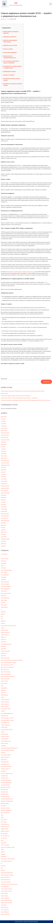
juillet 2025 (3, 416)
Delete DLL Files (5, 736)
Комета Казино (4, 907)
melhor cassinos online (7, 773)
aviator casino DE (5, 632)
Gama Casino (4, 743)
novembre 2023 (5, 463)
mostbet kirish (4, 794)
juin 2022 (3, 500)
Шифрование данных (9, 71)
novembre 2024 (5, 435)
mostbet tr (4, 805)
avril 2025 (3, 423)
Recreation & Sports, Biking (8, 859)
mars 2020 (3, 537)
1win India (3, 568)
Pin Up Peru (4, 838)
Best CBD (3, 655)
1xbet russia (4, 605)
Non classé (3, 822)
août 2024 (3, 442)
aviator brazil (4, 630)
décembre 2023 (5, 460)
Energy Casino (4, 739)
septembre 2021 (5, 520)
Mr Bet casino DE (5, 812)
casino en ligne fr (5, 699)
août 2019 (3, 541)
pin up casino (4, 833)
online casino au (5, 824)
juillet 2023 (3, 470)
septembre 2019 (5, 539)
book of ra (3, 692)
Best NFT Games (5, 679)
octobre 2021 (4, 518)
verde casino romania (6, 891)
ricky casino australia (6, 861)
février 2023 (4, 481)
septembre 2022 (5, 493)
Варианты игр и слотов (10, 45)
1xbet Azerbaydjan (5, 586)
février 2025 (4, 428)
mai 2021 (3, 530)
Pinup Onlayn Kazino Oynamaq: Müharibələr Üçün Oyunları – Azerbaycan (19, 398)
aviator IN (3, 637)
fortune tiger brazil (5, 741)
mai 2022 (3, 502)
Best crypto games (6, 674)
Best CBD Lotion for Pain (7, 665)
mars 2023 (3, 479)
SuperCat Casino (5, 877)
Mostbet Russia (5, 803)
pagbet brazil (4, 829)
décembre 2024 (5, 433)
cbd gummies (4, 715)
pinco (2, 840)
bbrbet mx (3, 653)
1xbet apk (3, 579)
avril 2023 (3, 476)
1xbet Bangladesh (5, 589)
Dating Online (4, 734)
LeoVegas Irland (5, 764)
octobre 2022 (4, 490)
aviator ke (3, 639)
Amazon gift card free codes (8, 625)
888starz (3, 621)
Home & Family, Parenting (7, 750)
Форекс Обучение (5, 914)
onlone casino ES (5, 826)
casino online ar (5, 704)
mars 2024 (3, 453)
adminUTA (5, 19)
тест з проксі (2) (5, 909)
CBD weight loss (5, 722)
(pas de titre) (4, 393)
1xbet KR (3, 602)
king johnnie (4, 759)
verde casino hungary (6, 889)
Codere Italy (4, 727)
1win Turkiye (4, 572)
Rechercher (4, 378)
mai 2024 (3, 449)
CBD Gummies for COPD (7, 718)
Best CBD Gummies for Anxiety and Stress (11, 660)
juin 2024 (3, 446)
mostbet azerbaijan (6, 780)
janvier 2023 (4, 483)
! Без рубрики (4, 554)
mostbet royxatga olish (7, 801)
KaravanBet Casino (6, 755)
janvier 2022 (4, 511)
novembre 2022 (5, 488)
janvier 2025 (4, 430)
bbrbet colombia (5, 651)
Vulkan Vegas (4, 896)
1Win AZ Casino (4, 558)
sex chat (3, 866)
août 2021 (3, 523)
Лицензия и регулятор (9, 36)
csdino (2, 732)
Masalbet (3, 771)
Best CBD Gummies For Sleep (8, 662)
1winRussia (3, 577)
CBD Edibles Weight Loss (7, 713)
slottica (3, 870)
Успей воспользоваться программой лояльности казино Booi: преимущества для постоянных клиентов (25, 400)
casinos (3, 711)
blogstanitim (4, 688)
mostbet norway (5, 796)
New (2, 815)
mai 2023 (3, 474)
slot (2, 868)
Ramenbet (3, 856)
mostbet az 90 (4, 778)
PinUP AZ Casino (5, 845)
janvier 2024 (4, 458)
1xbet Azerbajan (5, 584)
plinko (2, 849)
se (1, 863)
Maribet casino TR (5, 769)
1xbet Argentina (5, 582)
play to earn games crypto (8, 847)
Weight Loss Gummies (6, 902)
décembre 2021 (5, 513)
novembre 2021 (5, 516)
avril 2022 (3, 504)
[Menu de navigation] (50, 4)
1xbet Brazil (4, 591)
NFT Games (4, 819)
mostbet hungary (5, 785)
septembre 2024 (5, 440)
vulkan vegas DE (5, 898)
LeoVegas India (5, 762)
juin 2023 (3, 472)
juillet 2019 (3, 543)
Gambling (3, 745)
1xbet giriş (3, 595)
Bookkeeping (4, 695)
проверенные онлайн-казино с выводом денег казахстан (21, 271)
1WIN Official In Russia (6, 570)
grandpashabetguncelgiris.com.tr (9, 748)
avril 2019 (3, 546)
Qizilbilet (3, 854)
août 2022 (3, 495)
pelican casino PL (5, 831)
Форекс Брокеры (5, 912)
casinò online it (4, 706)
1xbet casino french (6, 593)
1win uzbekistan (5, 575)
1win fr (2, 565)
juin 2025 (3, 419)
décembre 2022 (5, 486)
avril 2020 (3, 534)
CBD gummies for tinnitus (7, 720)
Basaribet (3, 649)
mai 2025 (3, 421)
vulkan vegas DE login (6, 900)
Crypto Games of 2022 (6, 729)
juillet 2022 (3, 497)
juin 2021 (3, 527)
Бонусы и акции (8, 49)
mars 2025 (3, 426)
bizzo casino (4, 683)
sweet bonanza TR (5, 879)
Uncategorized (4, 886)
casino (2, 697)
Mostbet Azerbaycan (6, 782)
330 (2, 616)
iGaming (3, 752)
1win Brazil (3, 563)
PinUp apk (3, 842)
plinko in (3, 852)
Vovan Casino (4, 893)
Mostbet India (4, 789)
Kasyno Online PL (5, 757)
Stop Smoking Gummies (7, 875)
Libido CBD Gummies (6, 766)
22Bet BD (3, 612)
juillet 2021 (3, 525)
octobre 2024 (4, 437)
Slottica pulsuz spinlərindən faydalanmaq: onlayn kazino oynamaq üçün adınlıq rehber (22, 391)
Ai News (3, 623)
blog (2, 685)
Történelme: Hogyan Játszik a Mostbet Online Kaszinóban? (16, 395)
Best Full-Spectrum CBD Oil (8, 676)
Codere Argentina (5, 725)
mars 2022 (3, 507)
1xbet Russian (4, 607)
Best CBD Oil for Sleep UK (7, 667)
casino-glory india (5, 709)
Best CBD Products (6, 672)
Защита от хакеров (8, 75)
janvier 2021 (4, 532)
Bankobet (3, 646)
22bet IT (3, 614)
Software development (7, 873)
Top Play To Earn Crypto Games (9, 884)
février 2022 (4, 509)
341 (2, 618)
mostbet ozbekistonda (7, 799)
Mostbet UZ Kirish (5, 808)
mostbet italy (4, 792)
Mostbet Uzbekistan (6, 810)
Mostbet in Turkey (5, 787)
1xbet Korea (4, 600)
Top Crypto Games (6, 882)
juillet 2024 (3, 444)
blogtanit (3, 690)
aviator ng (3, 642)
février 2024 (4, 456)
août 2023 (3, 467)
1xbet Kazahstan (5, 598)
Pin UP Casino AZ (5, 836)
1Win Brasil (3, 561)
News (2, 817)
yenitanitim (4, 905)
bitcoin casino (4, 681)
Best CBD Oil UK (5, 669)
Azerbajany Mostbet (6, 644)
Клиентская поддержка (10, 52)
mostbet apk (4, 776)
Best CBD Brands (5, 658)
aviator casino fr (5, 635)
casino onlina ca (5, 702)
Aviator (3, 628)
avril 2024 (3, 451)
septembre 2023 (5, 465)
